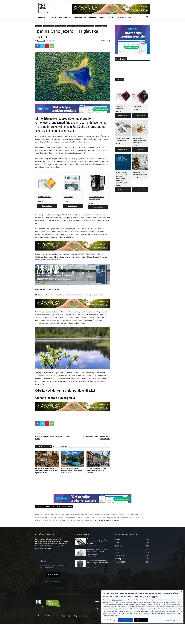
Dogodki (92, 17)
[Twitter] (42, 46)
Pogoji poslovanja (80, 616)
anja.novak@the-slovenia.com (107, 520)
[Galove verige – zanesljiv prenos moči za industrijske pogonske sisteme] (80, 541)
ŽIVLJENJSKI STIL (80, 17)
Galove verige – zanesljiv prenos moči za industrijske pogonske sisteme (98, 541)
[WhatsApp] (52, 46)
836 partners (117, 600)
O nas (40, 616)
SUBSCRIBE (53, 574)
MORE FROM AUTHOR (60, 446)
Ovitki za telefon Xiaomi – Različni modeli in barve (52, 438)
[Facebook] (37, 46)
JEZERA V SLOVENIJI (79, 26)
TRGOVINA (41, 17)
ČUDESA (70, 26)
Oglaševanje (66, 616)
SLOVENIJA (52, 17)
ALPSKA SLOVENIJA (55, 23)
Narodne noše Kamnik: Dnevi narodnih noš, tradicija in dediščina (96, 471)
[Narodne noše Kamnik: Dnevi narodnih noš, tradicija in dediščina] (98, 459)
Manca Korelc (41, 41)
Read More (115, 615)
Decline (125, 620)
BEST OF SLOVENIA (61, 26)
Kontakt (48, 616)
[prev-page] (36, 477)
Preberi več (140, 149)
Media (56, 616)
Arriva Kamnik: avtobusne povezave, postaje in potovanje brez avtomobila (71, 471)
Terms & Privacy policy (52, 581)
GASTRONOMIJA (65, 17)
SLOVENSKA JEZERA (100, 26)
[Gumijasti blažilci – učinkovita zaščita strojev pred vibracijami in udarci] (80, 563)
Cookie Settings (110, 620)
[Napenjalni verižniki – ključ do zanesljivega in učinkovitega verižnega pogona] (80, 552)
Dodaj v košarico (47, 206)
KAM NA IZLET (90, 26)
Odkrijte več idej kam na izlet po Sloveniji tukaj (65, 390)
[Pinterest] (47, 46)
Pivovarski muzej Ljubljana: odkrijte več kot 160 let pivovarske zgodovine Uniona (46, 471)
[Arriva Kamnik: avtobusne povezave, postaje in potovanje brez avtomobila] (72, 459)
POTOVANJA (121, 17)
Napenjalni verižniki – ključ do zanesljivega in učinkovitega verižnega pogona (97, 552)
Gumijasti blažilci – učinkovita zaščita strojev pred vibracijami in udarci (98, 563)
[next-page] (40, 477)
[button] (147, 17)
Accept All (140, 620)
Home (37, 23)
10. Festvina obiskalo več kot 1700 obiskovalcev (96, 438)
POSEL (101, 17)
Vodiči (111, 17)
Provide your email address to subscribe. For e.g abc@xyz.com (52, 567)
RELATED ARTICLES (44, 446)
